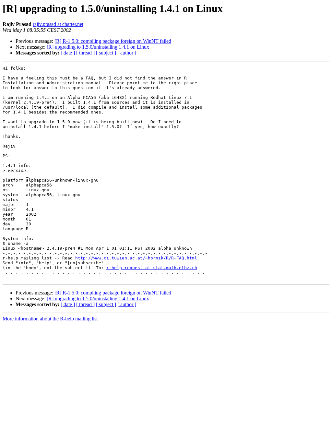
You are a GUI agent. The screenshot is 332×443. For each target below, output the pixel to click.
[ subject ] (106, 52)
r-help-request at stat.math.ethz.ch (151, 267)
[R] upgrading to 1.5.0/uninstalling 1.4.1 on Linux (98, 47)
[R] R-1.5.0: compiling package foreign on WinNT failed (112, 41)
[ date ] (68, 52)
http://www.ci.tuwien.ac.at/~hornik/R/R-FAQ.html (136, 258)
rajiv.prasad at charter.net (58, 24)
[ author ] (126, 52)
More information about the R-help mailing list (50, 318)
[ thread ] (85, 52)
